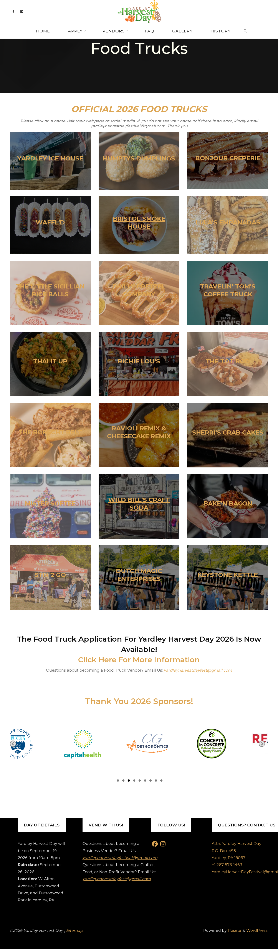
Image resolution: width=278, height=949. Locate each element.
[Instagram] (21, 11)
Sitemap (74, 930)
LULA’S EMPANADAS (227, 222)
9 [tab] (161, 781)
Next (262, 743)
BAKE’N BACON (228, 503)
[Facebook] (13, 11)
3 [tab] (129, 781)
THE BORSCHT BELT (50, 432)
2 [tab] (123, 781)
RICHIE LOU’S (139, 361)
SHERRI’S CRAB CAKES (227, 432)
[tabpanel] (42, 744)
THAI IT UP (50, 361)
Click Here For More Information (139, 659)
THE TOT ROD (228, 361)
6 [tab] (145, 781)
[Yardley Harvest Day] (139, 11)
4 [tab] (134, 781)
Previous (13, 743)
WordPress (257, 930)
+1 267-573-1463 (227, 864)
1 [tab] (118, 781)
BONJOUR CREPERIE (227, 158)
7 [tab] (150, 781)
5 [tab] (139, 781)
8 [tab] (156, 781)
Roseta (234, 930)
